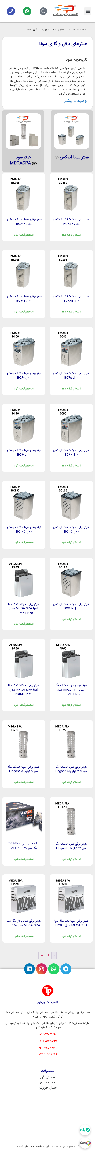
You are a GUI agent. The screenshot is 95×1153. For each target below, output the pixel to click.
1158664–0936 (48, 1054)
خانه (84, 29)
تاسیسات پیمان (33, 1146)
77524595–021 (47, 1041)
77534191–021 (48, 1047)
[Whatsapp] (27, 11)
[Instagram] (41, 968)
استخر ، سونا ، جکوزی (68, 29)
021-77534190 (47, 1034)
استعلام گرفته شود (71, 235)
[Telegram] (65, 968)
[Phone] (11, 11)
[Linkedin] (29, 968)
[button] (87, 11)
